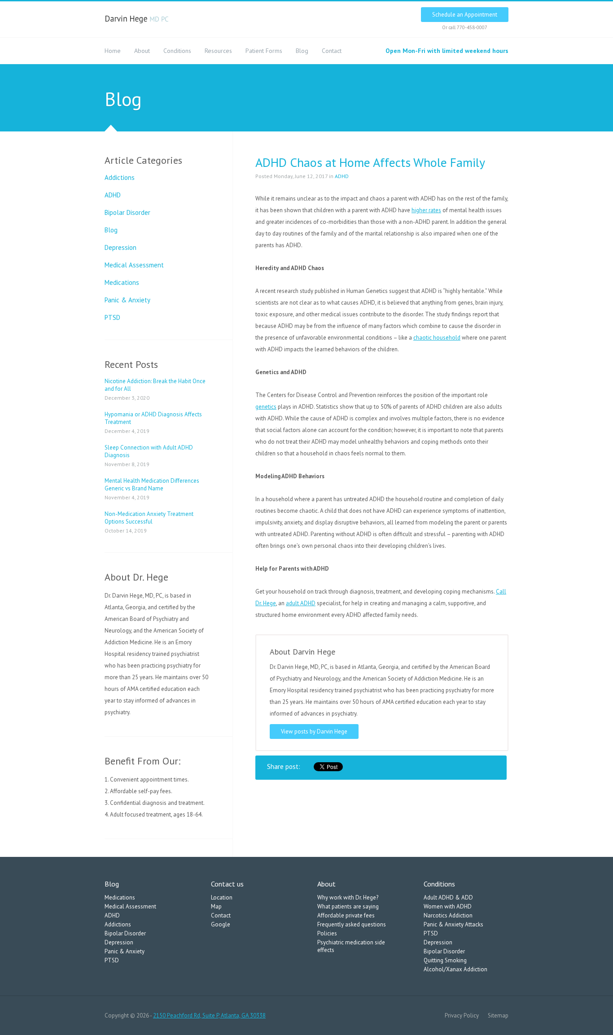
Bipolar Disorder (127, 212)
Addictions (120, 177)
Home (113, 51)
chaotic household (436, 337)
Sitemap (498, 1015)
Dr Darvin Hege (137, 19)
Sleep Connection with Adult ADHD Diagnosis (149, 451)
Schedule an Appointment (464, 14)
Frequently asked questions (351, 924)
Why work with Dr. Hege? (347, 897)
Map (216, 906)
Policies (327, 933)
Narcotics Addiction (448, 915)
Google (220, 924)
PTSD (112, 317)
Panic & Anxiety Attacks (453, 924)
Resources (218, 51)
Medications (122, 282)
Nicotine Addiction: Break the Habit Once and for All (155, 385)
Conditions (177, 51)
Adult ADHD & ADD (448, 897)
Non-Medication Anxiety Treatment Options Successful (149, 517)
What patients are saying (348, 906)
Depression (120, 247)
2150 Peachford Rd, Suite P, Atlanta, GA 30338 (209, 1015)
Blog (302, 51)
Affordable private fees (346, 915)
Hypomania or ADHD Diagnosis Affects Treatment (153, 418)
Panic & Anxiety (127, 300)
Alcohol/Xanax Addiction (455, 969)
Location (221, 897)
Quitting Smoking (445, 960)
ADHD (113, 195)
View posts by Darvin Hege (314, 731)
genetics (265, 407)
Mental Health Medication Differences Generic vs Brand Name (152, 484)
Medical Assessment (134, 265)
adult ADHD (300, 603)
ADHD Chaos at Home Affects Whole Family (370, 162)
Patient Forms (263, 51)
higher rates (426, 210)
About (142, 51)
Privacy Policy (462, 1015)
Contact (332, 51)
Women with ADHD (448, 906)
